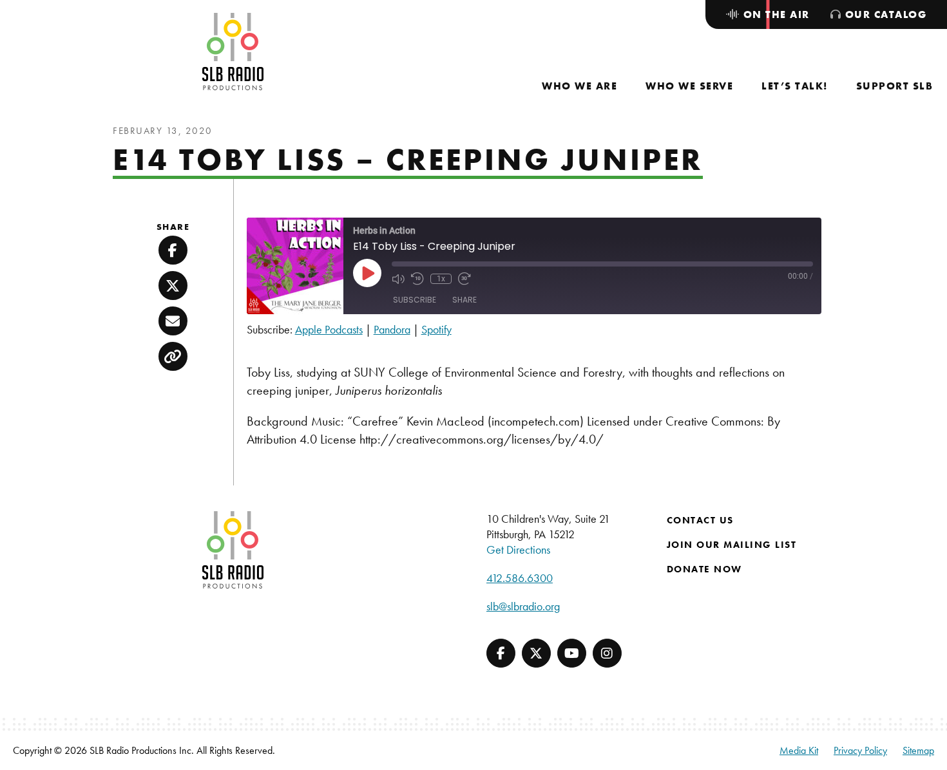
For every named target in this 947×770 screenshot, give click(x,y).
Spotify (436, 329)
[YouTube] (571, 653)
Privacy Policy (860, 750)
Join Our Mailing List (732, 544)
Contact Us (700, 520)
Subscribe (414, 299)
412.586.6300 (519, 577)
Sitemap (918, 750)
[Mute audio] (398, 279)
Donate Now (704, 569)
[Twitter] (536, 653)
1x (441, 278)
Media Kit (799, 750)
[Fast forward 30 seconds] (464, 278)
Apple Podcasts (329, 329)
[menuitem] (579, 86)
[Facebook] (500, 653)
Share (464, 299)
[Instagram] (607, 653)
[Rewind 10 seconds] (417, 278)
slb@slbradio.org (523, 606)
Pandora (392, 329)
